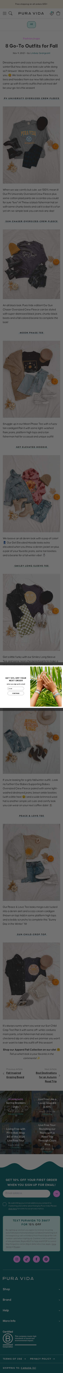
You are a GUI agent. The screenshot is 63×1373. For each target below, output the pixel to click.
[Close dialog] (60, 668)
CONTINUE (15, 693)
